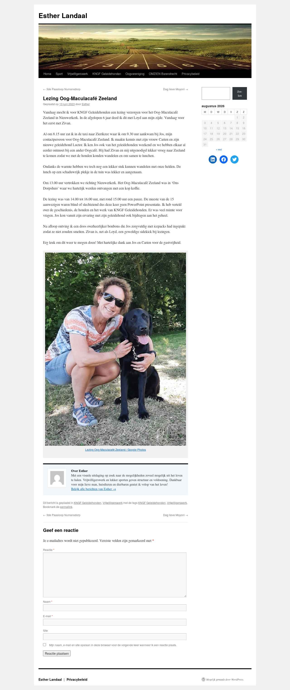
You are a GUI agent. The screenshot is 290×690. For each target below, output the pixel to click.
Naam (47, 601)
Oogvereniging (135, 73)
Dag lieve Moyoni (175, 89)
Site (45, 630)
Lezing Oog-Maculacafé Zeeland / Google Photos (115, 449)
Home (47, 73)
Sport (59, 73)
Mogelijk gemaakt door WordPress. (225, 679)
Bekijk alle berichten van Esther (93, 489)
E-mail (48, 616)
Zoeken (239, 93)
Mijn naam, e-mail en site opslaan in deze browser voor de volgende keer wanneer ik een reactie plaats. (113, 645)
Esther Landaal (63, 15)
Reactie (48, 550)
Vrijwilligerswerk (77, 73)
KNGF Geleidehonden (106, 73)
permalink (66, 507)
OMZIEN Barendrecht (163, 73)
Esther (86, 104)
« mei (219, 149)
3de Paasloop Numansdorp (61, 89)
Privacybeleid (190, 73)
